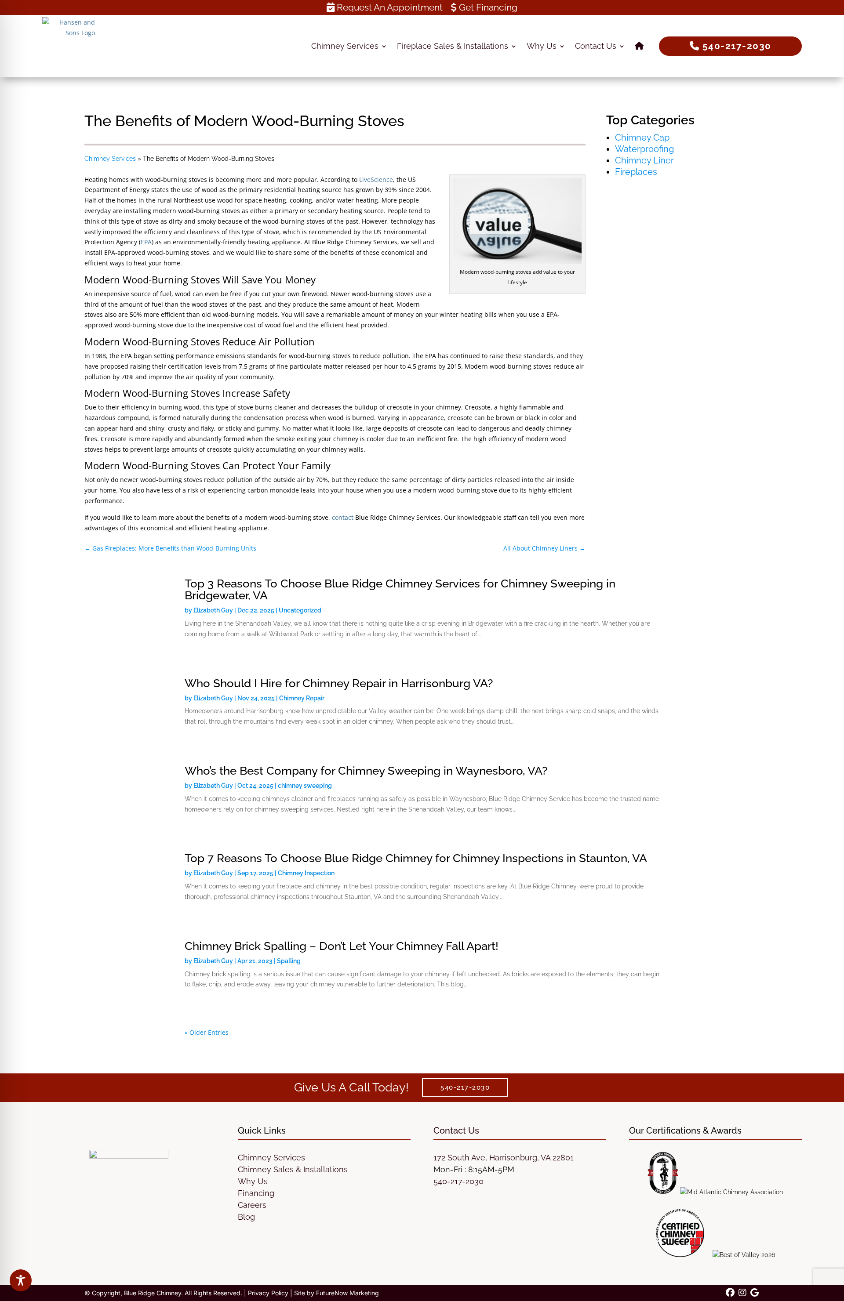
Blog (246, 1216)
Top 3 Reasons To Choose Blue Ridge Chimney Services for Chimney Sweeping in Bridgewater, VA (400, 589)
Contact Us (595, 46)
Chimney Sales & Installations (293, 1169)
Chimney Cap (642, 137)
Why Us (542, 46)
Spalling (289, 960)
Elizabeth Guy (213, 610)
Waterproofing (644, 149)
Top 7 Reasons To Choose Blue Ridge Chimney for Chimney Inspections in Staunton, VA (416, 858)
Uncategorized (300, 610)
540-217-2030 (458, 1181)
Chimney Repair (301, 698)
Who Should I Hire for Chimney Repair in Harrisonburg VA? (339, 683)
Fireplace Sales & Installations (452, 46)
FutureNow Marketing (347, 1293)
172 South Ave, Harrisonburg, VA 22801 (503, 1157)
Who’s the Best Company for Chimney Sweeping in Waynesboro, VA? (366, 770)
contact (342, 517)
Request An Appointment (389, 7)
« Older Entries (207, 1032)
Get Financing (487, 7)
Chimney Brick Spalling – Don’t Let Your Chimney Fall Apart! (341, 946)
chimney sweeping (305, 785)
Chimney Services (344, 46)
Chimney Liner (644, 160)
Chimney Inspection (306, 873)
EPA (146, 242)
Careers (252, 1205)
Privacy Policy (268, 1293)
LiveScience (376, 179)
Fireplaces (636, 172)
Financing (256, 1193)
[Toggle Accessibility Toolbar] (21, 1280)
